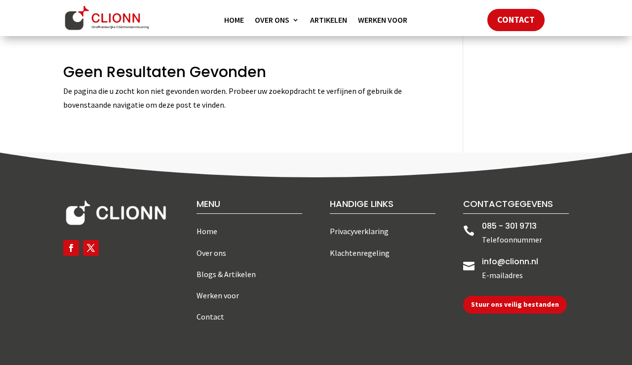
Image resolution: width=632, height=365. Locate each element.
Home (234, 20)
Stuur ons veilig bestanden (515, 304)
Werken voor (382, 20)
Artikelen (328, 20)
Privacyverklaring (359, 231)
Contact (516, 19)
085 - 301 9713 (509, 226)
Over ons (272, 20)
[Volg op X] (91, 248)
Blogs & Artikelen (226, 274)
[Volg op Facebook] (71, 248)
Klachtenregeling (360, 253)
